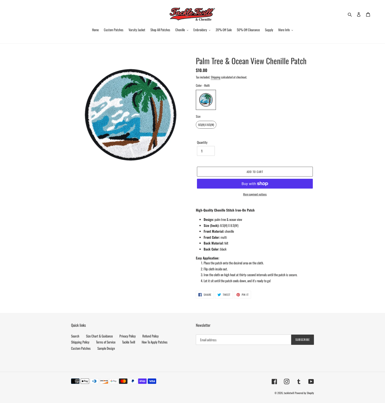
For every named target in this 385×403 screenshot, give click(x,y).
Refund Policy (150, 335)
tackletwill (289, 393)
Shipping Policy (80, 341)
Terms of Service (105, 341)
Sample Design (106, 348)
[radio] (206, 100)
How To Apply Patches (155, 341)
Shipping (215, 77)
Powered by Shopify (304, 393)
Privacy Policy (127, 335)
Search (75, 335)
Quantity (202, 142)
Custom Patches (81, 348)
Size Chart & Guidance (99, 335)
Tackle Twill (128, 341)
